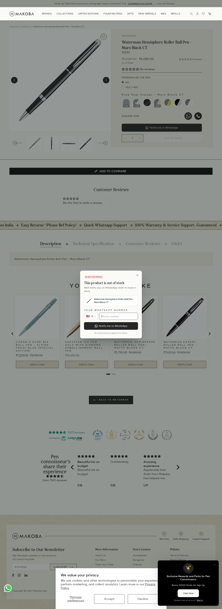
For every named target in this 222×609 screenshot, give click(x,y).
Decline (143, 599)
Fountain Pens (113, 13)
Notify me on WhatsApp (113, 325)
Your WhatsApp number (106, 310)
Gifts (130, 13)
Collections (65, 13)
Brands (47, 13)
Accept (109, 599)
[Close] (137, 275)
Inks (163, 13)
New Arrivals (147, 13)
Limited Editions (88, 13)
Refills (175, 13)
